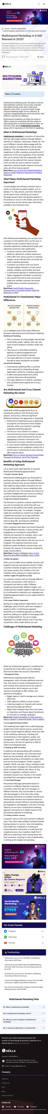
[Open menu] (44, 4)
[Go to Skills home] (6, 4)
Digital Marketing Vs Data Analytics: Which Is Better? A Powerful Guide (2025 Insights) (24, 718)
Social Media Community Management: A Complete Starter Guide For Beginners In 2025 (21, 290)
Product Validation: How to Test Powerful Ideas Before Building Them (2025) (22, 554)
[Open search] (39, 4)
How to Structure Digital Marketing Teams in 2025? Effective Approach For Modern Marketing (23, 172)
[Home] (9, 1050)
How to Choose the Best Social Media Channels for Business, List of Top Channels (24, 456)
